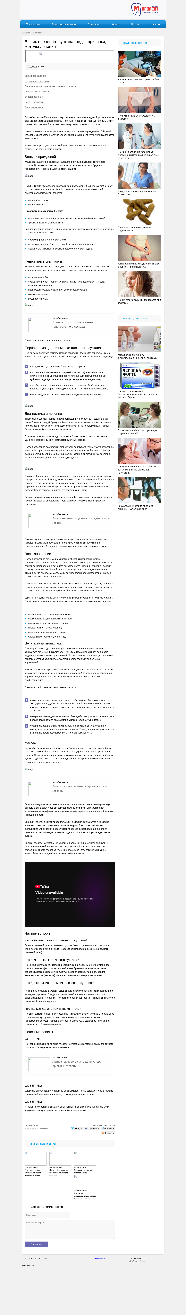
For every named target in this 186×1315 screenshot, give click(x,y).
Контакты (155, 24)
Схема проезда (99, 1259)
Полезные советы (34, 107)
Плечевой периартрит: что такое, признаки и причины (59, 1173)
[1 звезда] (26, 1129)
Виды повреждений (35, 76)
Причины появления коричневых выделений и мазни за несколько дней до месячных (138, 155)
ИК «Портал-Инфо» (137, 1261)
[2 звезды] (28, 1129)
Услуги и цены (33, 24)
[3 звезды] (31, 1129)
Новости (135, 24)
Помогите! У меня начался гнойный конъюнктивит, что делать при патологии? (137, 469)
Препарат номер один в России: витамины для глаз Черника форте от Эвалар (137, 394)
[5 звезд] (36, 1129)
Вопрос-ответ (94, 24)
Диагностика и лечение (37, 91)
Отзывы (115, 24)
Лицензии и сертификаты (64, 24)
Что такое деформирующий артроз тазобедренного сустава (85, 1196)
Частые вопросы (34, 102)
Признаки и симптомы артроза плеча (83, 1171)
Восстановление (34, 97)
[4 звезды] (33, 1129)
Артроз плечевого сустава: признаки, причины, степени (33, 1173)
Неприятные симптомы (37, 81)
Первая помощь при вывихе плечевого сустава (50, 86)
